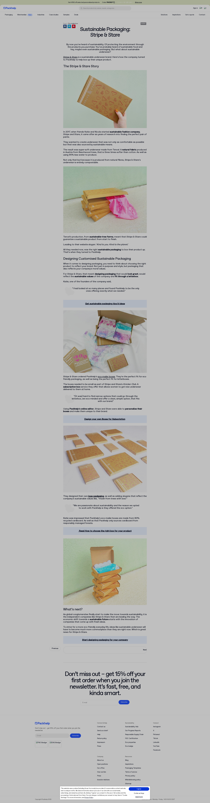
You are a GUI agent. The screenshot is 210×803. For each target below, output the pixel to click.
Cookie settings (139, 793)
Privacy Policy (88, 798)
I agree (139, 789)
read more (139, 797)
